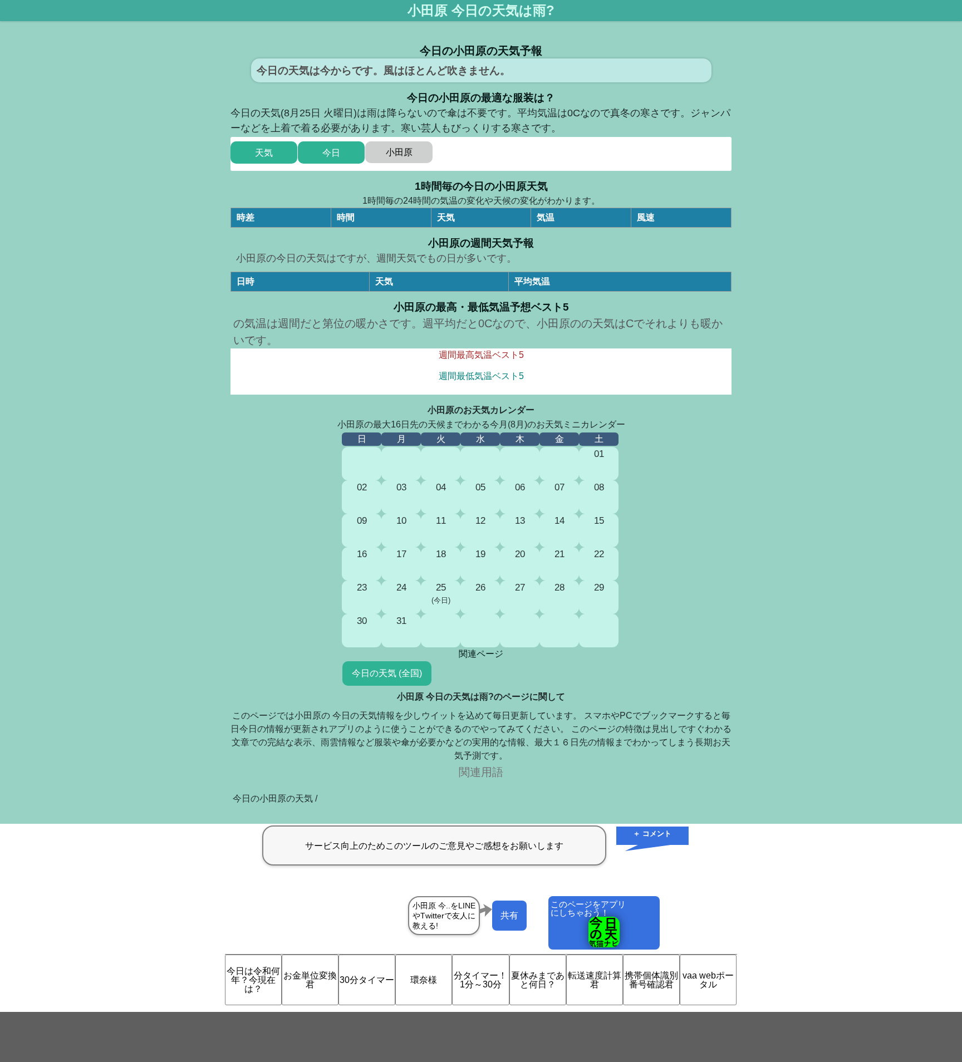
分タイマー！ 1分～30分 (480, 980)
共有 (509, 915)
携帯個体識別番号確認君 (651, 980)
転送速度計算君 (594, 980)
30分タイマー (367, 980)
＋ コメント (652, 833)
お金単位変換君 (310, 980)
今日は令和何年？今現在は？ (253, 980)
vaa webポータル (708, 980)
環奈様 (423, 980)
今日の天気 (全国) (387, 673)
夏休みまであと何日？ (538, 980)
